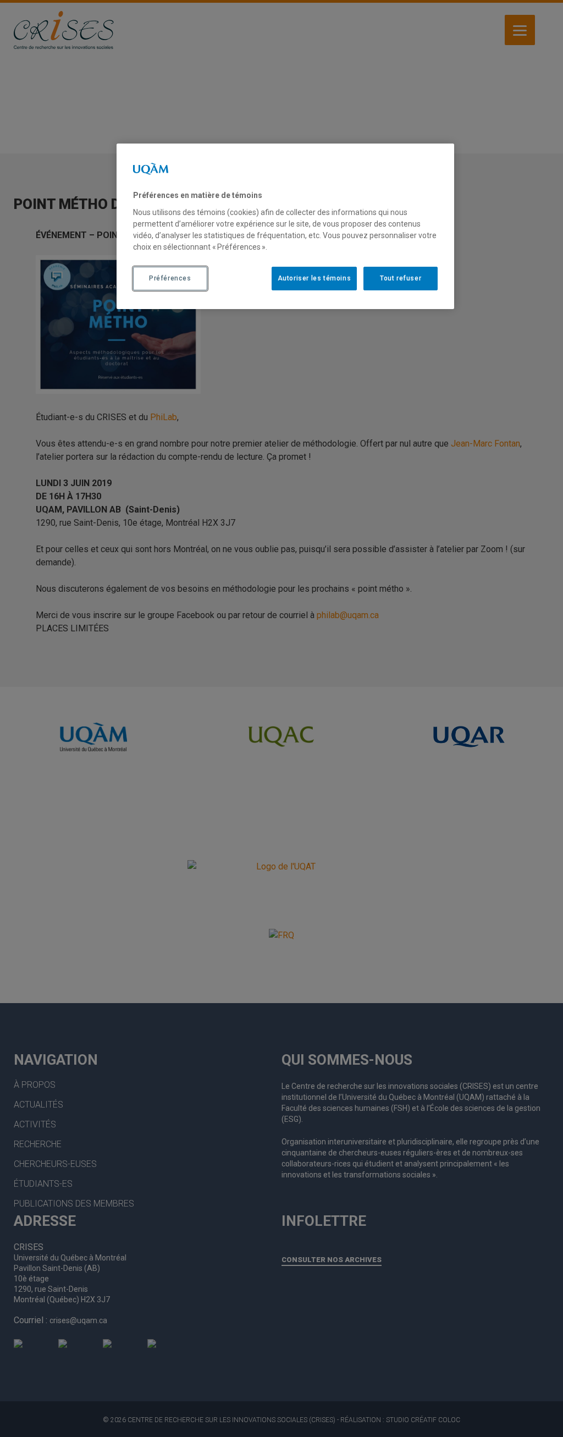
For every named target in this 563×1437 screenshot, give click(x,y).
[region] (285, 226)
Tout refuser (400, 278)
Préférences (170, 278)
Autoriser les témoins (314, 278)
